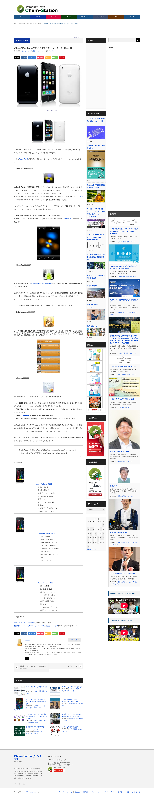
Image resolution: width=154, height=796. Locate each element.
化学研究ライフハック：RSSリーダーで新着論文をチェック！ (36, 626)
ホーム (22, 17)
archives (36, 731)
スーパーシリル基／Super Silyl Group (123, 366)
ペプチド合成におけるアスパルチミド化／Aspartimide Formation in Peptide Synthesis (124, 231)
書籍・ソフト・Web (38, 51)
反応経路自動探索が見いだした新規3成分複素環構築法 (96, 257)
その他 (119, 407)
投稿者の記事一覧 (75, 640)
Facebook (105, 792)
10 (90, 533)
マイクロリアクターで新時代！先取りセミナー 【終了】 (96, 121)
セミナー (42, 731)
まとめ (132, 17)
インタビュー (85, 17)
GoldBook (26, 415)
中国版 (127, 792)
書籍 (116, 17)
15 (103, 533)
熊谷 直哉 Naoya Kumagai (92, 305)
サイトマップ (95, 792)
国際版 (120, 792)
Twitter (113, 792)
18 (93, 538)
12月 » (94, 549)
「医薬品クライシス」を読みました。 (96, 147)
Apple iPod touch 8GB (45, 583)
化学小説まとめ (92, 326)
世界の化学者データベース (125, 461)
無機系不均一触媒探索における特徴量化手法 (124, 301)
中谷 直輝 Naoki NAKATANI (119, 451)
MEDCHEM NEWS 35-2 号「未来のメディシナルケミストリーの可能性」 (124, 267)
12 (95, 533)
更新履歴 (85, 792)
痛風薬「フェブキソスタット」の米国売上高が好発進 (33, 667)
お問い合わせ (136, 792)
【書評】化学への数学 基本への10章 (122, 399)
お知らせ (77, 792)
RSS (24, 783)
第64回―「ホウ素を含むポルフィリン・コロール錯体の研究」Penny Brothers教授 (96, 212)
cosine (52, 51)
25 (93, 542)
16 (88, 538)
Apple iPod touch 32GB (44, 484)
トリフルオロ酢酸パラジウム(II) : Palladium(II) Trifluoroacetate (96, 237)
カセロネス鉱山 (92, 286)
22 (103, 538)
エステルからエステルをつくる (72, 687)
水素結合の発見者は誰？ (70, 727)
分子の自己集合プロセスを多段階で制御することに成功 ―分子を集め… (36, 716)
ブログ (38, 17)
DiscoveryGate (47, 283)
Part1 (21, 159)
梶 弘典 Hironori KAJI (118, 486)
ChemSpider (35, 283)
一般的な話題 (37, 691)
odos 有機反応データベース (127, 242)
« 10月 (89, 549)
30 (88, 546)
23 (88, 542)
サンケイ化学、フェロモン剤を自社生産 (96, 277)
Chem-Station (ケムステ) (28, 757)
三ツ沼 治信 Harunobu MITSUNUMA (122, 574)
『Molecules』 (68, 218)
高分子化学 (17, 710)
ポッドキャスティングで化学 (24, 622)
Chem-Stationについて (65, 792)
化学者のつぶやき (27, 51)
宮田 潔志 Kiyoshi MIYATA (119, 532)
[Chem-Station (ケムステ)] (37, 9)
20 (98, 538)
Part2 (26, 159)
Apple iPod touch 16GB (47, 533)
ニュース (53, 17)
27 (98, 542)
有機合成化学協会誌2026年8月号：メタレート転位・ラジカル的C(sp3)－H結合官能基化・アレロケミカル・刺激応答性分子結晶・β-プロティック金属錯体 (124, 339)
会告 (130, 312)
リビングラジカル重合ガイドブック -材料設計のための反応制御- (36, 702)
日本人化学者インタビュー (125, 543)
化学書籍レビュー (39, 706)
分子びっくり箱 (73, 666)
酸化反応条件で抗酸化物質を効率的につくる (96, 186)
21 (101, 538)
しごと (69, 17)
